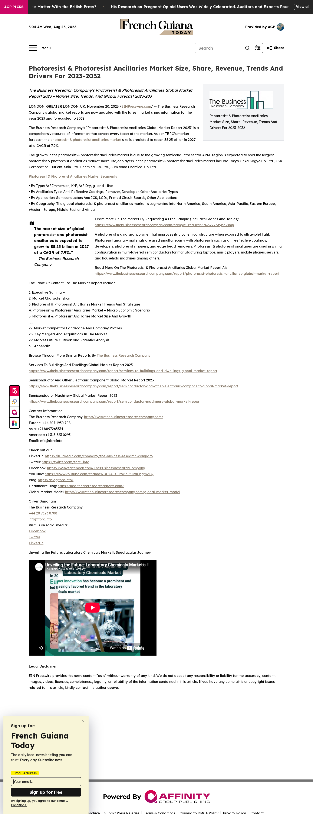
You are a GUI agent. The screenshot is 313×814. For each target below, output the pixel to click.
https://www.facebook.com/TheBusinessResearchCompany (96, 468)
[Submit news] (14, 391)
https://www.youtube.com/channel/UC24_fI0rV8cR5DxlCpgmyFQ (99, 474)
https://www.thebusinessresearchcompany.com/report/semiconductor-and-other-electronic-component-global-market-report (133, 386)
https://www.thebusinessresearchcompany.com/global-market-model (122, 492)
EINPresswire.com (136, 106)
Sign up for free (46, 792)
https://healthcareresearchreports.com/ (91, 486)
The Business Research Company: (124, 355)
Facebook (37, 531)
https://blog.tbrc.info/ (55, 480)
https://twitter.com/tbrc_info (65, 462)
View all (302, 6)
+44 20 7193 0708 (43, 513)
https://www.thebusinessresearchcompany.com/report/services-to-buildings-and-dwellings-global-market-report (123, 371)
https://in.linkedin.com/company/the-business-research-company (99, 456)
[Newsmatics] (14, 423)
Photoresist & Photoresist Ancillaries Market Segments (73, 176)
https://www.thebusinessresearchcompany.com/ (123, 417)
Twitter (34, 537)
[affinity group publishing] (14, 412)
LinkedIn (36, 543)
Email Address (25, 773)
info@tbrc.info (40, 519)
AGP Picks (13, 7)
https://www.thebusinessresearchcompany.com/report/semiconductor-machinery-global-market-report (115, 401)
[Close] (83, 721)
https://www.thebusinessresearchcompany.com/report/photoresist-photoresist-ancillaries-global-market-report (187, 273)
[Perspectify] (14, 401)
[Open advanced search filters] (258, 48)
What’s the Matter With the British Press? (55, 6)
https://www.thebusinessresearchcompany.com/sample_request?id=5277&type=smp (164, 225)
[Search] (247, 48)
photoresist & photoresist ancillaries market (85, 140)
